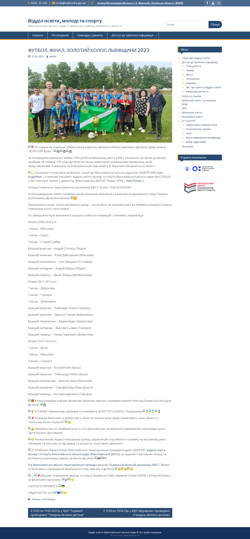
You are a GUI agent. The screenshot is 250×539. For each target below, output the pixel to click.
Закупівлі (191, 83)
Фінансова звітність (197, 91)
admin (52, 56)
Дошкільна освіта (192, 112)
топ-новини (48, 499)
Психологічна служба (198, 129)
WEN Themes (137, 535)
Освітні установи (191, 96)
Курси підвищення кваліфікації (203, 137)
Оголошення (60, 35)
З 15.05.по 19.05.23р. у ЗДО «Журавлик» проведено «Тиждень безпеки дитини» (136, 513)
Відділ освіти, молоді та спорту (65, 21)
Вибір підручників (196, 141)
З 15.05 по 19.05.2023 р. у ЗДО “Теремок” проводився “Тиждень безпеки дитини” (57, 513)
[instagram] (218, 3)
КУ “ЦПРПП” (189, 121)
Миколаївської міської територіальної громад (64, 465)
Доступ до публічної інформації (132, 35)
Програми (187, 146)
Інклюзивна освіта (192, 116)
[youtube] (213, 3)
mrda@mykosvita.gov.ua (71, 3)
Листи (189, 74)
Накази (190, 70)
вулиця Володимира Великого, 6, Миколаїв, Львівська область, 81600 (140, 3)
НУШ (188, 133)
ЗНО (184, 108)
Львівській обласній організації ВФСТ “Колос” (139, 465)
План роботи (193, 66)
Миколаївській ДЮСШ (105, 454)
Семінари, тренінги (90, 35)
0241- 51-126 (39, 3)
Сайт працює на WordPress (116, 535)
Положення (192, 78)
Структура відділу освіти (196, 58)
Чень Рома (132, 181)
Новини (37, 35)
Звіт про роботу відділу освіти (203, 87)
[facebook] (207, 3)
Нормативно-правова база (201, 124)
